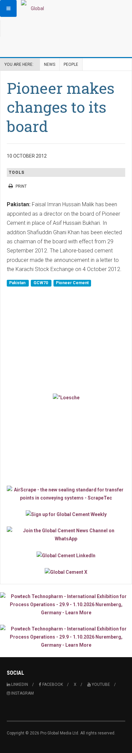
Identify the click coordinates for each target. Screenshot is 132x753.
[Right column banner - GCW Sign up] (66, 514)
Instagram (22, 693)
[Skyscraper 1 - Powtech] (66, 604)
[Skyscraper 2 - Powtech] (66, 637)
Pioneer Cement (72, 283)
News (49, 64)
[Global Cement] (34, 8)
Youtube (100, 684)
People (71, 64)
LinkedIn (19, 684)
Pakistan (17, 283)
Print (21, 186)
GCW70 (41, 283)
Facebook (52, 684)
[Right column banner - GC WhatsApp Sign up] (66, 535)
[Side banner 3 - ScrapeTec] (66, 494)
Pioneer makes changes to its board (60, 107)
